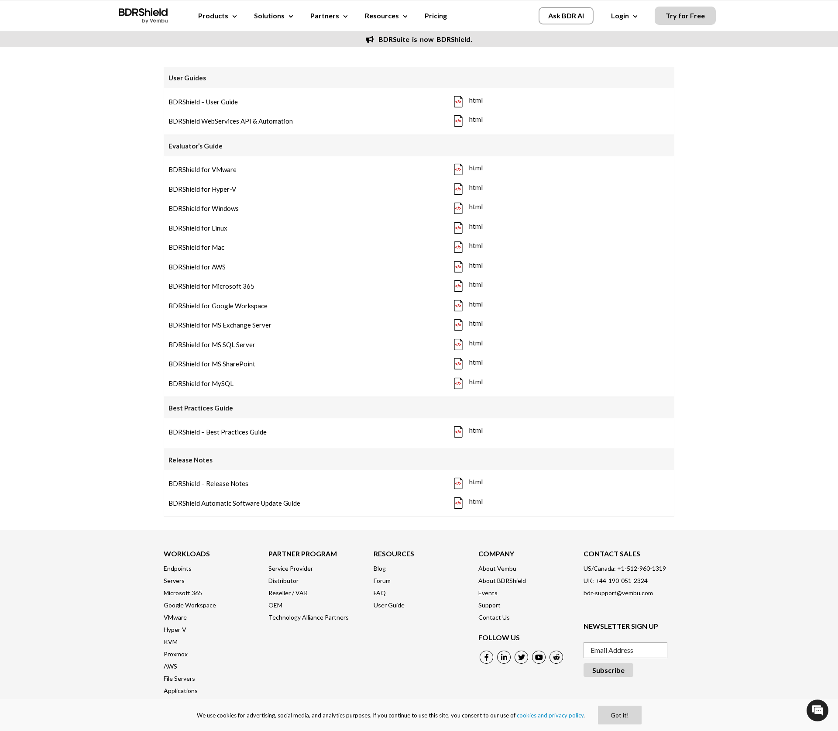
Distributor (283, 580)
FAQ (380, 593)
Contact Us (494, 617)
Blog (380, 568)
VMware (175, 617)
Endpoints (178, 568)
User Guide (389, 605)
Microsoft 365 (183, 593)
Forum (382, 580)
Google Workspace (190, 605)
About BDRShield (502, 580)
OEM (275, 605)
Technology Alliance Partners (308, 617)
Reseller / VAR (288, 593)
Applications (181, 690)
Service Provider (290, 568)
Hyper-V (175, 629)
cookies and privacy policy (550, 715)
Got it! (620, 715)
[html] (458, 102)
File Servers (179, 678)
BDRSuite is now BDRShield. (424, 39)
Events (488, 593)
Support (489, 605)
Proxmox (176, 654)
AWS (170, 666)
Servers (174, 580)
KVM (171, 641)
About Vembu (497, 568)
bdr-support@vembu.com (618, 593)
